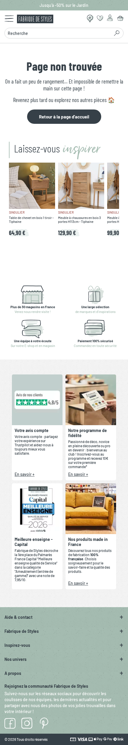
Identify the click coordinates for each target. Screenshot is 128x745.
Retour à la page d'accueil (64, 116)
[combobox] (59, 33)
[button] (64, 617)
